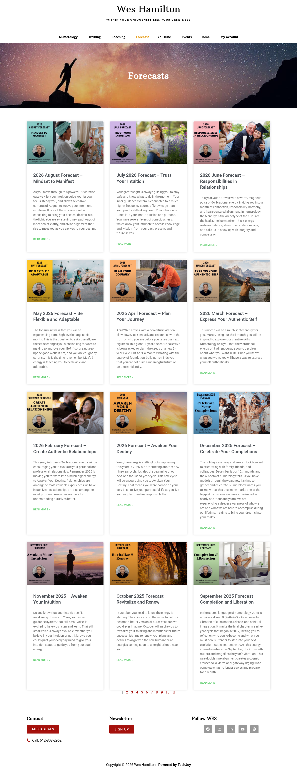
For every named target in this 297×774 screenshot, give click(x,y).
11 (173, 692)
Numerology (68, 37)
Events (187, 37)
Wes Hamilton (148, 9)
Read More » (41, 239)
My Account (229, 37)
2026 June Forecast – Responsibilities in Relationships (222, 181)
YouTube (164, 37)
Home (205, 37)
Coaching (118, 37)
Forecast (142, 37)
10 (167, 692)
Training (94, 37)
